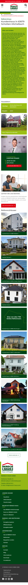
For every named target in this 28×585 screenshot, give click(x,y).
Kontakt (5, 550)
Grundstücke (7, 560)
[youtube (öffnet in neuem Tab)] (9, 579)
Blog (4, 552)
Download (6, 557)
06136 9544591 (11, 161)
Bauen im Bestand (8, 514)
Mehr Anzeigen (13, 455)
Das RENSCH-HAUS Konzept (11, 509)
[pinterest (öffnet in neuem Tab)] (12, 579)
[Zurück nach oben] (25, 581)
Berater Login (7, 576)
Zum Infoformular (7, 205)
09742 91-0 (9, 483)
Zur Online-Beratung (13, 165)
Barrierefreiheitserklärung (10, 574)
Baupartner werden (8, 540)
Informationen (7, 555)
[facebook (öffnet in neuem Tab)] (3, 579)
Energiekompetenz (8, 522)
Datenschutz (7, 570)
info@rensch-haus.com (13, 485)
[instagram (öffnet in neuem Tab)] (6, 579)
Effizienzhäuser (7, 524)
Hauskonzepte (7, 502)
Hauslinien (6, 497)
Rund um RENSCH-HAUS (10, 512)
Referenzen (6, 537)
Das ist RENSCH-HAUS (9, 534)
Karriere (5, 542)
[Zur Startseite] (1, 14)
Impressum (6, 572)
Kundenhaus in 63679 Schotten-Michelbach (12, 15)
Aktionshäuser (7, 499)
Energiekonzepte (8, 527)
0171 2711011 (10, 163)
